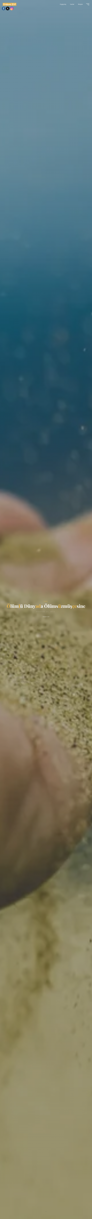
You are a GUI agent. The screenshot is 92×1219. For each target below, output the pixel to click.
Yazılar (45, 601)
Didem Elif (9, 4)
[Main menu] (87, 4)
